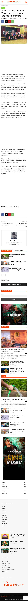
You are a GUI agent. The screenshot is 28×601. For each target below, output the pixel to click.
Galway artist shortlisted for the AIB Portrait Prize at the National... (13, 350)
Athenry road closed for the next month (7, 224)
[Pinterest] (9, 21)
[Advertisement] (14, 59)
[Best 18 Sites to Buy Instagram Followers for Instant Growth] (5, 536)
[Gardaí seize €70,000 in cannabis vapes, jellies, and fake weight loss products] (5, 431)
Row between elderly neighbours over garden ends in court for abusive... (17, 363)
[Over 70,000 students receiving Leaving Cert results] (5, 269)
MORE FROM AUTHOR (18, 250)
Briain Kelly (3, 353)
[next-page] (5, 275)
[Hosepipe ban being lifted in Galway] (5, 256)
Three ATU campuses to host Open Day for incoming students (17, 263)
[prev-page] (2, 275)
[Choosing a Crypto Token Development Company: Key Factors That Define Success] (5, 370)
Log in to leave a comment (14, 284)
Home (2, 5)
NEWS (6, 5)
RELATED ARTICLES (6, 250)
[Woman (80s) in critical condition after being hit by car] (5, 424)
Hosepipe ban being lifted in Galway (13, 399)
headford (16, 206)
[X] (6, 21)
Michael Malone (6, 18)
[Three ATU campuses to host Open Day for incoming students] (5, 263)
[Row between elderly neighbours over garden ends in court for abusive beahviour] (5, 363)
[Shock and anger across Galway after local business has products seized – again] (5, 550)
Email (2, 294)
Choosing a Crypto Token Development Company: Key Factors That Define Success (17, 370)
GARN (12, 206)
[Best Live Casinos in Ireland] (5, 543)
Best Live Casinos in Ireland (16, 541)
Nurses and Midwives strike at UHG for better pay (21, 225)
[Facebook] (2, 21)
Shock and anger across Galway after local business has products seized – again (18, 550)
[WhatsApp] (12, 21)
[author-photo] (14, 238)
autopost (7, 206)
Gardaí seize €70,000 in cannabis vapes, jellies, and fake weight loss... (17, 431)
